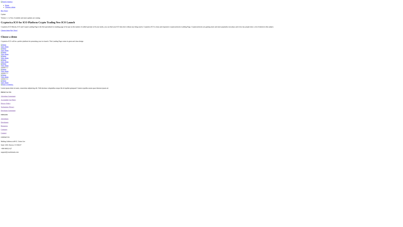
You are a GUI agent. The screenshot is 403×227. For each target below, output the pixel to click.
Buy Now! (4, 11)
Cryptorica (8, 2)
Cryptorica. (9, 84)
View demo (5, 47)
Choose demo (5, 30)
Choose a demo (10, 7)
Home (7, 5)
